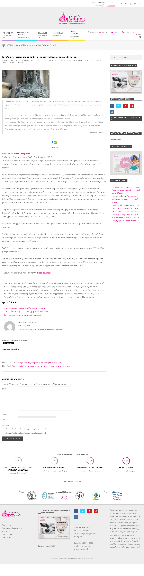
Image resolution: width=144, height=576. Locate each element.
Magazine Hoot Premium (69, 558)
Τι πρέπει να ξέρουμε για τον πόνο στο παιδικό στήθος (125, 199)
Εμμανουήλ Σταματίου (20, 153)
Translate (111, 5)
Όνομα (4, 414)
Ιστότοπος (5, 425)
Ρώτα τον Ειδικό (44, 272)
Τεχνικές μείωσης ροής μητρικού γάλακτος (22, 315)
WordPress (89, 558)
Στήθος (4, 62)
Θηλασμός (44, 60)
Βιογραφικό (59, 329)
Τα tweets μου (115, 139)
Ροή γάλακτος (95, 60)
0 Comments (19, 62)
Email (4, 420)
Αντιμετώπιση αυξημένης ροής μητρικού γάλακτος (26, 311)
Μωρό (50, 60)
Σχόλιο (4, 388)
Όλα (54, 60)
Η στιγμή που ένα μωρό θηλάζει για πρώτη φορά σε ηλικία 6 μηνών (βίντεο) (126, 190)
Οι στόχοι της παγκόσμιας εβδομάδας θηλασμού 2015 (39, 362)
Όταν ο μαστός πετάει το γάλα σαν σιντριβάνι (24, 308)
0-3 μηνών (70, 60)
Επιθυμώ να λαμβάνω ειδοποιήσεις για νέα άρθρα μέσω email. (25, 433)
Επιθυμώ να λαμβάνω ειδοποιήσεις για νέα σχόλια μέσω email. (25, 429)
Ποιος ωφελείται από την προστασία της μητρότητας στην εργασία (42, 366)
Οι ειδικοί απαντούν (82, 60)
